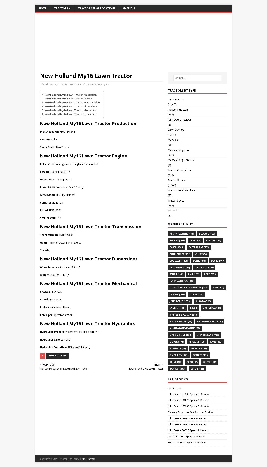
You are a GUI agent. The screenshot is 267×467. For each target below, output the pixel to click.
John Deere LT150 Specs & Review (188, 406)
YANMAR (177, 368)
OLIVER (177, 341)
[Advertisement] (133, 44)
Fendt (176, 274)
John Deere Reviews (179, 119)
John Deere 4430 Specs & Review (187, 424)
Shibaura (199, 348)
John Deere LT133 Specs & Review (188, 394)
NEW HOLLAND (57, 355)
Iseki (218, 287)
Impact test (174, 388)
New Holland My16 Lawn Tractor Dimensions (71, 106)
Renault (197, 341)
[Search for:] (197, 78)
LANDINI (177, 308)
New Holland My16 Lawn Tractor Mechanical (70, 110)
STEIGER (200, 355)
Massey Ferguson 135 (181, 160)
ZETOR (197, 368)
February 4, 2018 (54, 84)
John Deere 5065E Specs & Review (188, 430)
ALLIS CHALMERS (182, 233)
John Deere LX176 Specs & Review (188, 400)
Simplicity (179, 355)
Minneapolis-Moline (185, 328)
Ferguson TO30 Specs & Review (187, 442)
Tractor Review (177, 180)
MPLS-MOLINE (180, 335)
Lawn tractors (94, 84)
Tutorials (173, 210)
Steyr (175, 362)
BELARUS (207, 233)
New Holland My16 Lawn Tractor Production (70, 94)
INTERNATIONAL (182, 281)
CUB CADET (179, 260)
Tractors (61, 8)
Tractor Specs (176, 200)
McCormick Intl (210, 321)
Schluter (178, 348)
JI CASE (196, 294)
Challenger (180, 254)
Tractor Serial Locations (96, 8)
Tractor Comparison (180, 170)
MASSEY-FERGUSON (183, 314)
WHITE (209, 362)
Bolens (177, 240)
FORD (210, 274)
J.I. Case (177, 294)
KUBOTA (203, 301)
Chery (201, 254)
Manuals (129, 8)
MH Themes (89, 458)
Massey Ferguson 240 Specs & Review (190, 412)
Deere (199, 260)
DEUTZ (217, 260)
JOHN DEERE (180, 301)
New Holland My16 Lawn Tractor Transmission (72, 102)
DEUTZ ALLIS (204, 267)
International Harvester (188, 287)
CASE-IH (213, 240)
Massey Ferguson (178, 150)
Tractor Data (74, 84)
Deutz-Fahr (180, 267)
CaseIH (176, 247)
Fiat (193, 274)
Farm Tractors (176, 99)
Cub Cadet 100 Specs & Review (186, 436)
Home (43, 8)
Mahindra (212, 308)
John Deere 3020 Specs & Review (187, 418)
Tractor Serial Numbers (181, 190)
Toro (192, 362)
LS (193, 308)
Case (195, 240)
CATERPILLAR (199, 247)
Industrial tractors (178, 109)
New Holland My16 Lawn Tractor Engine (68, 98)
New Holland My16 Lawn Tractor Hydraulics (70, 114)
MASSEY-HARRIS (181, 321)
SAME (216, 341)
